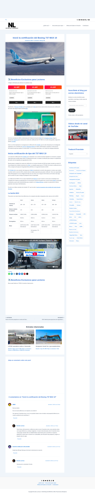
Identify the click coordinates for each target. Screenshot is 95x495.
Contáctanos (85, 25)
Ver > (16, 102)
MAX (26, 108)
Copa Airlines (79, 199)
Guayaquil (78, 214)
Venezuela (27, 350)
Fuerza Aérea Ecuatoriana (74, 211)
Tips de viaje (71, 238)
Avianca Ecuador (80, 192)
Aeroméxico (71, 170)
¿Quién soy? (46, 25)
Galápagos (71, 214)
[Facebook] (79, 19)
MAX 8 (32, 170)
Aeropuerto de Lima (73, 176)
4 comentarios (36, 40)
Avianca (71, 192)
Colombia (71, 199)
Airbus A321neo (39, 182)
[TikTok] (87, 19)
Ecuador (71, 205)
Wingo (77, 240)
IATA (84, 214)
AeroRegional (72, 182)
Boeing (41, 40)
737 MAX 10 (25, 156)
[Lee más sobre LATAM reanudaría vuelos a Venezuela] (21, 336)
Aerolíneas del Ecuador (74, 167)
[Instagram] (83, 19)
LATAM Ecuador (73, 223)
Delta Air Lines (78, 202)
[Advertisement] (47, 9)
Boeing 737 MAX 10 (19, 106)
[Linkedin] (85, 19)
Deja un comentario (26, 348)
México (70, 226)
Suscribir (72, 110)
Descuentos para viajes (57, 25)
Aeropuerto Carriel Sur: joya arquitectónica (48, 346)
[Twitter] (77, 19)
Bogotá (77, 195)
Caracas (10, 350)
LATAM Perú (22, 350)
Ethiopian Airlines (31, 146)
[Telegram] (89, 19)
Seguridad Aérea (73, 235)
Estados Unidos (48, 138)
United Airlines (80, 238)
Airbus (54, 180)
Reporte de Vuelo (72, 229)
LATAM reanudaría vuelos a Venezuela (19, 346)
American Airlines (73, 186)
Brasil (82, 195)
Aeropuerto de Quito (74, 179)
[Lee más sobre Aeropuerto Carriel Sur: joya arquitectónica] (49, 336)
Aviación (10, 348)
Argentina (71, 189)
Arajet (80, 186)
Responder (19, 438)
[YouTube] (81, 19)
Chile (58, 348)
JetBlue (79, 217)
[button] (6, 20)
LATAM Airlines (15, 350)
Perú (76, 226)
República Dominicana (73, 232)
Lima (80, 223)
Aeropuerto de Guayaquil (75, 173)
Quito (81, 226)
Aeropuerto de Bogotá (80, 170)
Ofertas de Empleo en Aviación (73, 25)
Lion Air (24, 146)
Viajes (13, 348)
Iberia (70, 217)
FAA (44, 40)
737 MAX (13, 141)
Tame (81, 235)
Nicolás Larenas (20, 425)
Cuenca (70, 202)
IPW (75, 217)
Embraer (79, 205)
